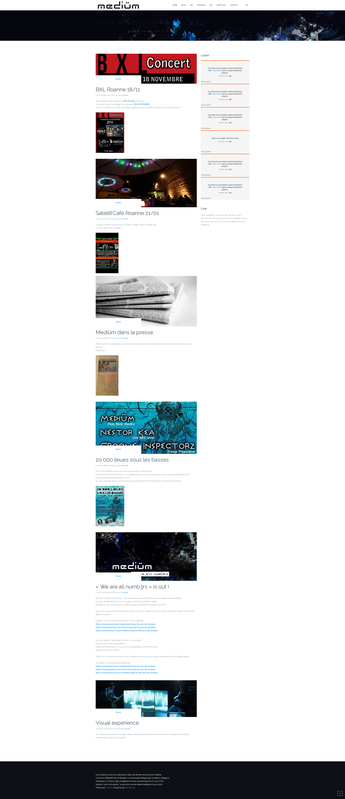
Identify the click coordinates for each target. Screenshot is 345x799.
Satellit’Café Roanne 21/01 (127, 213)
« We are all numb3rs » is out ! (132, 586)
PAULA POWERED (142, 104)
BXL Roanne (129, 101)
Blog (184, 5)
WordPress (130, 788)
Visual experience (117, 723)
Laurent (125, 95)
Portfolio (221, 5)
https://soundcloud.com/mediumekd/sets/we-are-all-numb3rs (125, 624)
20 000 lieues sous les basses (132, 459)
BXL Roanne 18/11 (118, 89)
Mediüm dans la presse (124, 332)
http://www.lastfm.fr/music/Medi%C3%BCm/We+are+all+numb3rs (127, 631)
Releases (201, 5)
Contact (234, 5)
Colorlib (109, 788)
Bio (191, 5)
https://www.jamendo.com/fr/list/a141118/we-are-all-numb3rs (126, 627)
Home (174, 5)
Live (210, 5)
